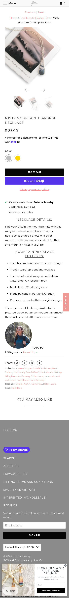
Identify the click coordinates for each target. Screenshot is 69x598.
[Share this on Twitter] (16, 362)
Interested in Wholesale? (25, 497)
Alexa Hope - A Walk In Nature (34, 368)
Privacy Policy (15, 474)
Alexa (19, 384)
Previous (30, 12)
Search (9, 458)
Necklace (16, 388)
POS (6, 560)
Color (8, 150)
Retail (46, 384)
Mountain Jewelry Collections (27, 376)
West (53, 384)
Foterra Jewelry (21, 556)
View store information (21, 212)
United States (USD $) (19, 547)
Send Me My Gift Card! (51, 590)
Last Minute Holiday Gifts (35, 18)
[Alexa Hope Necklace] (34, 56)
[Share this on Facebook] (24, 362)
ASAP (27, 384)
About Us (10, 466)
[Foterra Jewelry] (34, 3)
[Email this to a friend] (39, 362)
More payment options (34, 189)
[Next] (42, 89)
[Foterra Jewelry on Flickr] (4, 440)
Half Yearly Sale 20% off (27, 372)
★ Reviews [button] (65, 302)
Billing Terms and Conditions (28, 481)
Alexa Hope (30, 352)
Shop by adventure (19, 489)
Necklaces (23, 380)
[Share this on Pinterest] (31, 362)
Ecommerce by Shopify (28, 560)
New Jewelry (37, 380)
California (36, 384)
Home (13, 18)
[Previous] (26, 89)
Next (41, 12)
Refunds (10, 505)
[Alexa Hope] (18, 347)
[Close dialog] (65, 565)
